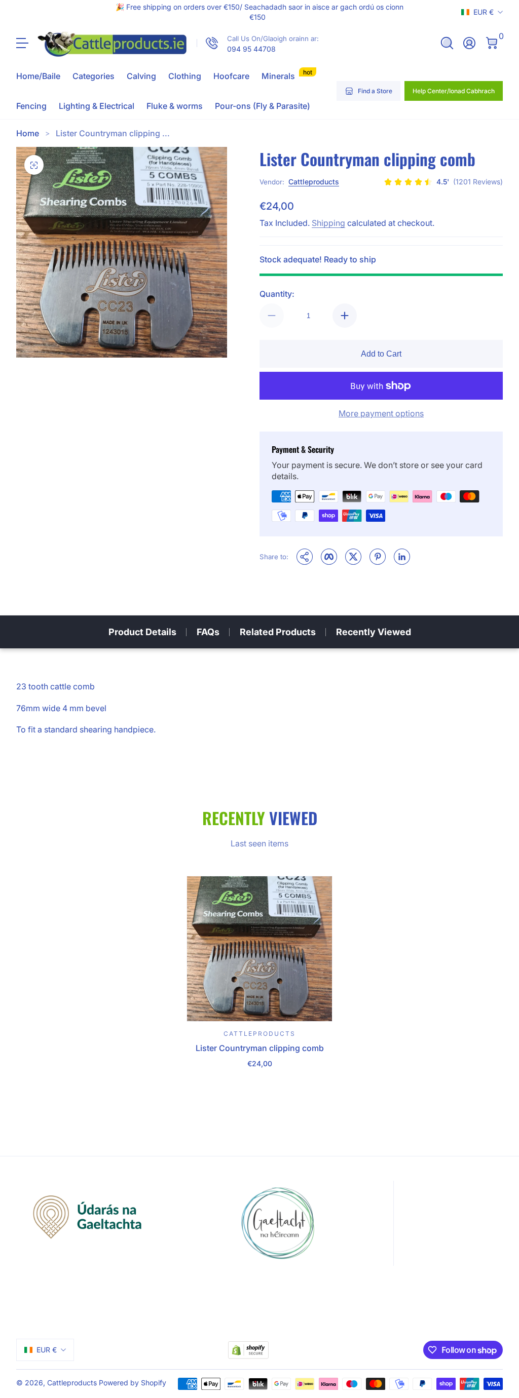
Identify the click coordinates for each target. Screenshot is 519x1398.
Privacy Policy (388, 1360)
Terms (461, 1348)
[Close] (497, 1248)
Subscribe (383, 1322)
